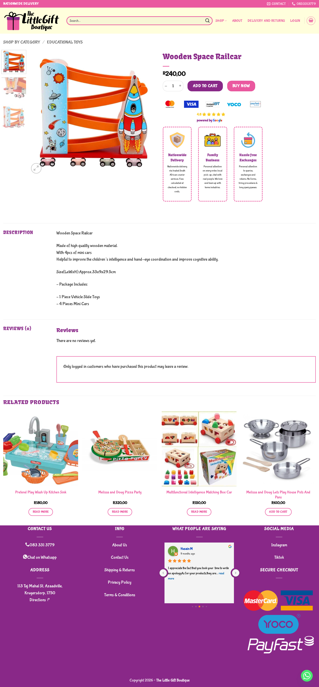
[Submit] (207, 20)
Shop (219, 21)
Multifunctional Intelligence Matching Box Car (199, 492)
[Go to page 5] (199, 606)
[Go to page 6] (203, 606)
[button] (295, 20)
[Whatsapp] (307, 676)
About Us (119, 545)
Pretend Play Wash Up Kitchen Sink (40, 492)
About (237, 21)
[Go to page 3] (192, 606)
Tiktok (279, 557)
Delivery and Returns (266, 21)
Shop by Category (21, 42)
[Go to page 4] (196, 606)
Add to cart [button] (278, 511)
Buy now (241, 86)
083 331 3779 (42, 545)
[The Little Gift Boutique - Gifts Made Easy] (31, 21)
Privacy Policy (119, 582)
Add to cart (205, 86)
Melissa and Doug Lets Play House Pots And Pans (278, 495)
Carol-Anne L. (190, 549)
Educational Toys (65, 42)
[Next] (148, 112)
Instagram (279, 545)
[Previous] (37, 112)
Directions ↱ (40, 599)
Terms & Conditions (119, 594)
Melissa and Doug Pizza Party (119, 492)
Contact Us (119, 557)
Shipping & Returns (119, 569)
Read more (41, 511)
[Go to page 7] (206, 606)
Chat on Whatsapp (42, 557)
